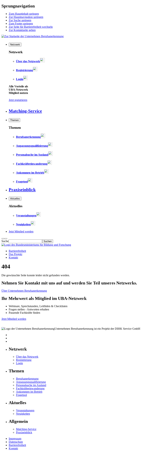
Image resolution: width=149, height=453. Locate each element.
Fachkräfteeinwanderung (30, 388)
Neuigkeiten (23, 413)
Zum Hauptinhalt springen (24, 13)
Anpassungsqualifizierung (31, 381)
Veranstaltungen (25, 410)
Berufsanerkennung (27, 378)
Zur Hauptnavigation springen (26, 17)
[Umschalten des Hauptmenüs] (2, 238)
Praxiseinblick (24, 432)
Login (19, 363)
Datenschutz (16, 441)
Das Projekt (15, 254)
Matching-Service (26, 429)
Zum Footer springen (21, 23)
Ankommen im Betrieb (29, 391)
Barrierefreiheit (17, 250)
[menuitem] (15, 44)
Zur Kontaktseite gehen (22, 30)
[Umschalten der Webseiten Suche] (5, 238)
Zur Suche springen (20, 20)
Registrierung (23, 359)
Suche (5, 241)
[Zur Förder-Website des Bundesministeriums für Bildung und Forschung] (36, 244)
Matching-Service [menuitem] (25, 111)
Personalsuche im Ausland (31, 385)
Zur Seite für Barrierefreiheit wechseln (31, 26)
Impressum (15, 438)
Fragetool (21, 395)
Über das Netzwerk (27, 356)
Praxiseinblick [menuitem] (22, 189)
